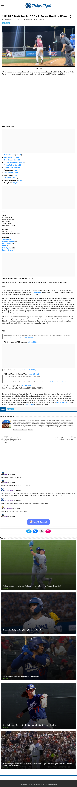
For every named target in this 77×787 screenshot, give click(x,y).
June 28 (18, 165)
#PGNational (12, 338)
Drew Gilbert (8, 157)
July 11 (14, 178)
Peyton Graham (9, 155)
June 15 (18, 155)
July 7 (15, 175)
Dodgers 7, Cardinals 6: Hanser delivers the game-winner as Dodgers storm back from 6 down (13, 439)
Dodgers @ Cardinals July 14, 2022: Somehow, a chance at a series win (63, 439)
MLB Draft (29, 19)
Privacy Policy (38, 783)
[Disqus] (38, 494)
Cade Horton (8, 172)
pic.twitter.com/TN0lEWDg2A (28, 370)
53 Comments (40, 19)
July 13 (15, 183)
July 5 (17, 170)
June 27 (21, 162)
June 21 (16, 157)
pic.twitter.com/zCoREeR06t (25, 338)
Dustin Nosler (8, 19)
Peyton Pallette (9, 165)
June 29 (17, 167)
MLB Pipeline (7, 248)
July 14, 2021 (32, 342)
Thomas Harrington (11, 162)
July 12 (20, 180)
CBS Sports (6, 244)
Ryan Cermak (8, 160)
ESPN (4, 246)
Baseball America (8, 242)
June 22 (17, 160)
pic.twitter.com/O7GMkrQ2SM (57, 381)
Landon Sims (8, 167)
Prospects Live (7, 250)
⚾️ (38, 522)
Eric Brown (8, 178)
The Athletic (6, 239)
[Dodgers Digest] (38, 5)
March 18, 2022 (34, 374)
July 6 (16, 172)
